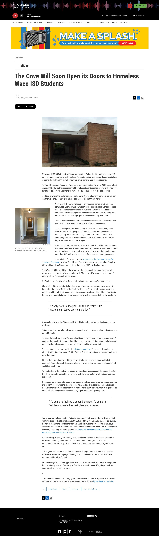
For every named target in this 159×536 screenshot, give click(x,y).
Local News (17, 22)
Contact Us (62, 516)
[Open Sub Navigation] (24, 22)
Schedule (62, 22)
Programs (49, 22)
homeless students (90, 489)
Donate (141, 6)
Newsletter (92, 22)
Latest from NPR (34, 22)
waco (64, 489)
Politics (23, 65)
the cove (75, 489)
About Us (124, 22)
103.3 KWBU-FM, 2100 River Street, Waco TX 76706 (70, 521)
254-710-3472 (92, 516)
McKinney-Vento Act (83, 349)
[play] (15, 15)
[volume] (21, 15)
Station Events (75, 22)
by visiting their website (103, 481)
